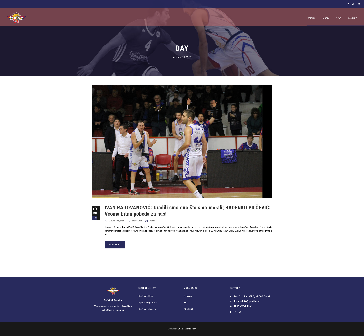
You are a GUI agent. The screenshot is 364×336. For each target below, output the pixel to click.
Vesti (338, 18)
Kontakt (352, 18)
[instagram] (359, 4)
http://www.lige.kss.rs (148, 302)
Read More (115, 245)
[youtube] (353, 4)
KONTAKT (188, 309)
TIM (185, 302)
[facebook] (348, 4)
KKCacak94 (137, 221)
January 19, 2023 (116, 221)
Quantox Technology (187, 329)
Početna (311, 18)
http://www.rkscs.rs (147, 309)
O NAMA (188, 296)
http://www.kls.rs (145, 296)
